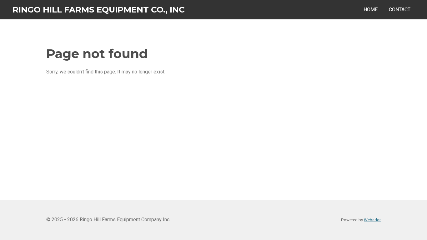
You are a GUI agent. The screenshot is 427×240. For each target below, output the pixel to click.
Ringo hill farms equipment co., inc (99, 10)
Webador (372, 220)
